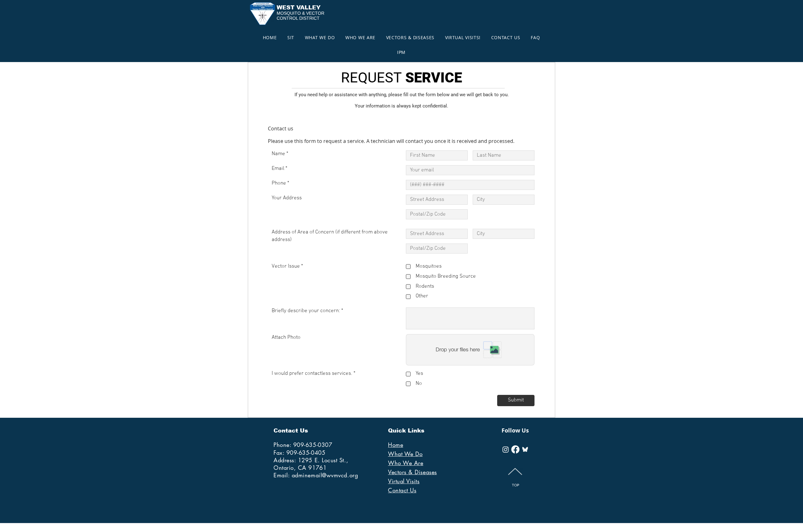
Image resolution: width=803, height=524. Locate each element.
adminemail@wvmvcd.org (325, 475)
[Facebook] (515, 449)
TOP (515, 485)
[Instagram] (506, 449)
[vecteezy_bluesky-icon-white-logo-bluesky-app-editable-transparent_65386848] (525, 449)
